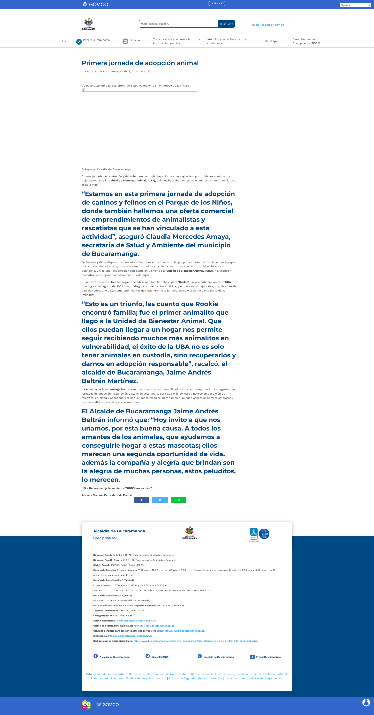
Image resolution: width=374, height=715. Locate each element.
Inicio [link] (65, 41)
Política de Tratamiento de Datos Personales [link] (184, 674)
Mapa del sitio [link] (274, 678)
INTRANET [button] (217, 3)
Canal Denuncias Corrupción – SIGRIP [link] (306, 41)
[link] (95, 6)
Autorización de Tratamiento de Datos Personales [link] (119, 674)
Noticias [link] (146, 71)
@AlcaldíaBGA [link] (160, 656)
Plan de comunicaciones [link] (107, 678)
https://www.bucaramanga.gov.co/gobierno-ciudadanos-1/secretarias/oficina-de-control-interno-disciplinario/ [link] (196, 641)
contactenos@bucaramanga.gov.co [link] (136, 620)
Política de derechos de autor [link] (146, 678)
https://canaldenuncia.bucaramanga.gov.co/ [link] (180, 630)
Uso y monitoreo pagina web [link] (244, 678)
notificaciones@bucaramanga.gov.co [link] (154, 625)
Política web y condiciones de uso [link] (239, 674)
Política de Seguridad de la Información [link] (195, 678)
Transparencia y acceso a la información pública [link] (172, 41)
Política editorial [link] (276, 674)
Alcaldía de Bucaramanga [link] (104, 71)
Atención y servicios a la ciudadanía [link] (223, 41)
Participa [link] (271, 41)
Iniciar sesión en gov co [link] (268, 24)
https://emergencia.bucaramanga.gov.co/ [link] (130, 635)
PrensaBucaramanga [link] (268, 656)
